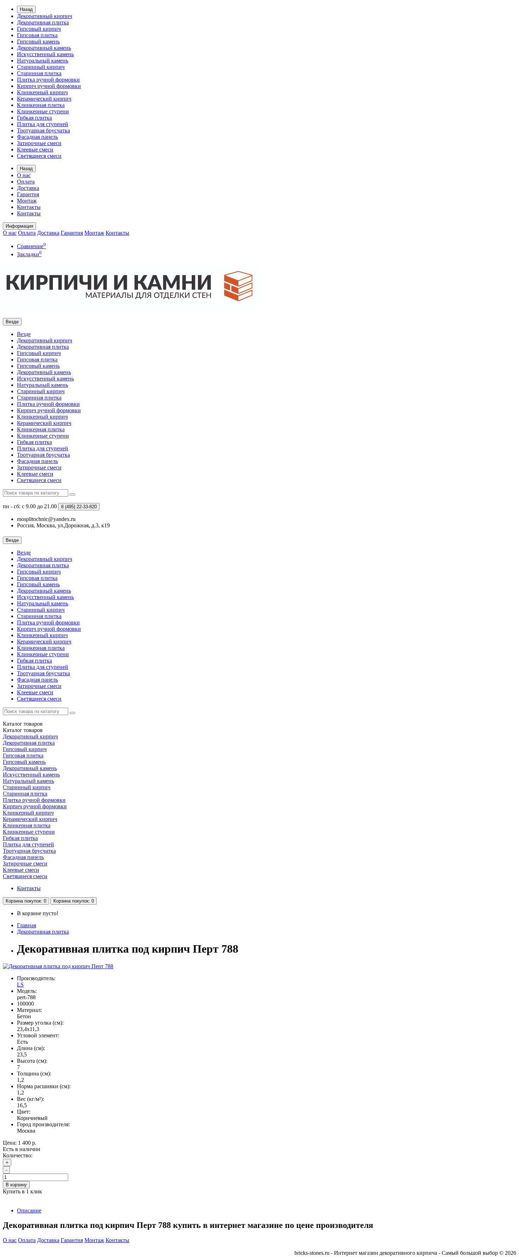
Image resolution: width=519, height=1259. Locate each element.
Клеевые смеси (35, 149)
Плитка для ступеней (42, 124)
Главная (26, 925)
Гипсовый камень (38, 41)
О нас (24, 175)
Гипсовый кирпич (39, 29)
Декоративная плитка (43, 22)
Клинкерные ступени (43, 111)
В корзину (16, 1184)
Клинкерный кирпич (42, 92)
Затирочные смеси (39, 143)
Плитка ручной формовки (48, 80)
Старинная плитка (39, 73)
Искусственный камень (45, 54)
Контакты (29, 207)
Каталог (23, 730)
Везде (24, 334)
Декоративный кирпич (44, 16)
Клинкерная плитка (41, 105)
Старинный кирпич (41, 67)
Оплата (26, 182)
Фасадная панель (37, 137)
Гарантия (28, 194)
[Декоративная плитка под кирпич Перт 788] (58, 966)
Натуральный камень (42, 61)
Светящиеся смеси (39, 156)
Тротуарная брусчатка (43, 130)
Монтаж (27, 201)
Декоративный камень (44, 48)
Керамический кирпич (44, 99)
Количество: (17, 1155)
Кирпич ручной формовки (49, 86)
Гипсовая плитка (37, 35)
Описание (29, 1210)
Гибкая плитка (34, 118)
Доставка (28, 188)
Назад (26, 9)
